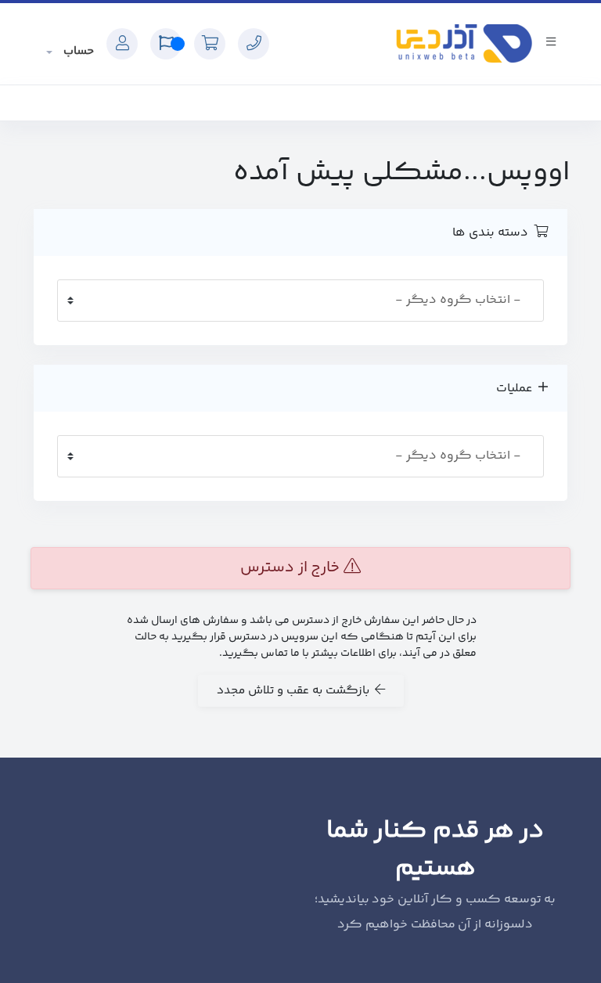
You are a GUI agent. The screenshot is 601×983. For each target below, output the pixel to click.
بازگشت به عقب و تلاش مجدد (296, 691)
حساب (77, 51)
